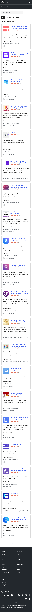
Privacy (3, 559)
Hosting (3, 557)
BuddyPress (5, 585)
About (3, 551)
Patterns (19, 559)
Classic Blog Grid (15, 444)
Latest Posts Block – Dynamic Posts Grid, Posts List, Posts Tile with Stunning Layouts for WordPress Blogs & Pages (19, 394)
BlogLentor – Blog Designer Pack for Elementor (19, 418)
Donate (19, 569)
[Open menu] (29, 2)
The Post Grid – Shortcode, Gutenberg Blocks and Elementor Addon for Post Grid (19, 54)
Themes (19, 554)
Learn (3, 564)
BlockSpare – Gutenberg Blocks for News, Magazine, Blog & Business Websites (19, 292)
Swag (19, 572)
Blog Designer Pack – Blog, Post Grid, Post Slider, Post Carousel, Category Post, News (19, 107)
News (3, 554)
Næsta (21, 543)
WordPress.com (6, 577)
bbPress (4, 582)
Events (19, 567)
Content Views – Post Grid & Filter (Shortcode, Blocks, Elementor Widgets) (19, 27)
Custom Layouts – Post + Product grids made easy (18, 469)
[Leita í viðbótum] (21, 12)
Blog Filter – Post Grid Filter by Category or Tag (18, 321)
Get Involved (20, 564)
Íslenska (7, 591)
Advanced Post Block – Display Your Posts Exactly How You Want (18, 239)
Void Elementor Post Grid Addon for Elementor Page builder (18, 518)
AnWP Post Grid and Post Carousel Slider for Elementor (18, 186)
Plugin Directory (5, 6)
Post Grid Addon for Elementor (15, 212)
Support (3, 567)
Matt (3, 579)
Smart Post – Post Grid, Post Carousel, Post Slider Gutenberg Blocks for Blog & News (19, 162)
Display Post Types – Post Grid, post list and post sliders (18, 345)
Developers (4, 569)
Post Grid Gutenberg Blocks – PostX (17, 80)
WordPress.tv (5, 572)
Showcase (19, 551)
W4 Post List (14, 493)
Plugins (19, 557)
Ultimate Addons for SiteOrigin (15, 369)
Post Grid (13, 132)
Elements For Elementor (18, 265)
